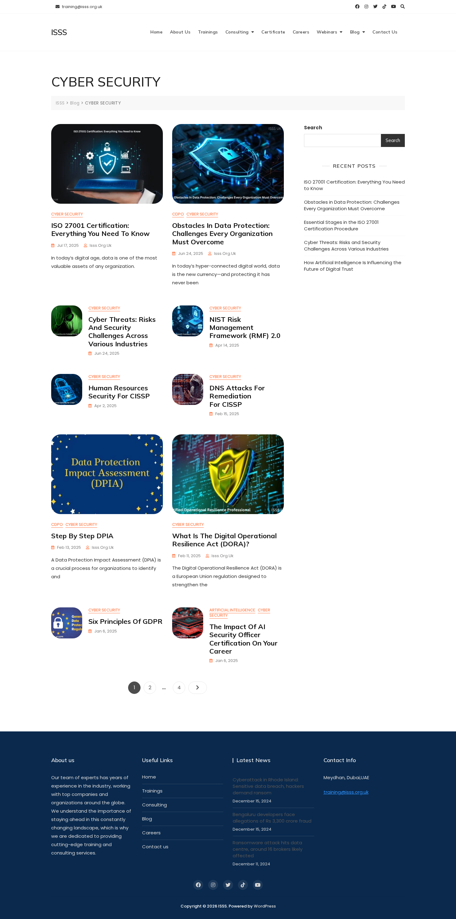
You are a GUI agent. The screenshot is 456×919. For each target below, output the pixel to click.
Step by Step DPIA (82, 535)
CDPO (178, 214)
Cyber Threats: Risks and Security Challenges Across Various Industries (122, 331)
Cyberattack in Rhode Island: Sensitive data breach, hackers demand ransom (268, 786)
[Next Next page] (197, 687)
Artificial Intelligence (232, 610)
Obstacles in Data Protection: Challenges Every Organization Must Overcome (222, 233)
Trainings (208, 32)
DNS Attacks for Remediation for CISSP (237, 396)
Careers (301, 32)
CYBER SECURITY (67, 214)
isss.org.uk (101, 245)
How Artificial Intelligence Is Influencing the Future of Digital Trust (352, 265)
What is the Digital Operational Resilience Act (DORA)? (224, 539)
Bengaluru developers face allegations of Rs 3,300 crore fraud (272, 817)
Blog (355, 32)
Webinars (327, 32)
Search (313, 127)
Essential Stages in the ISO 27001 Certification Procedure (341, 225)
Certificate (273, 32)
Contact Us (385, 32)
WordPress (265, 906)
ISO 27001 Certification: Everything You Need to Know (100, 229)
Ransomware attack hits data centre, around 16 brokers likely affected (267, 849)
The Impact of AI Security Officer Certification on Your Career (243, 638)
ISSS (59, 32)
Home (156, 32)
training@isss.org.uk (81, 7)
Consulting (237, 32)
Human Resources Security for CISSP (119, 392)
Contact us (155, 846)
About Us (180, 32)
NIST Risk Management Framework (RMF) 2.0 (244, 327)
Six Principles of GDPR (125, 621)
